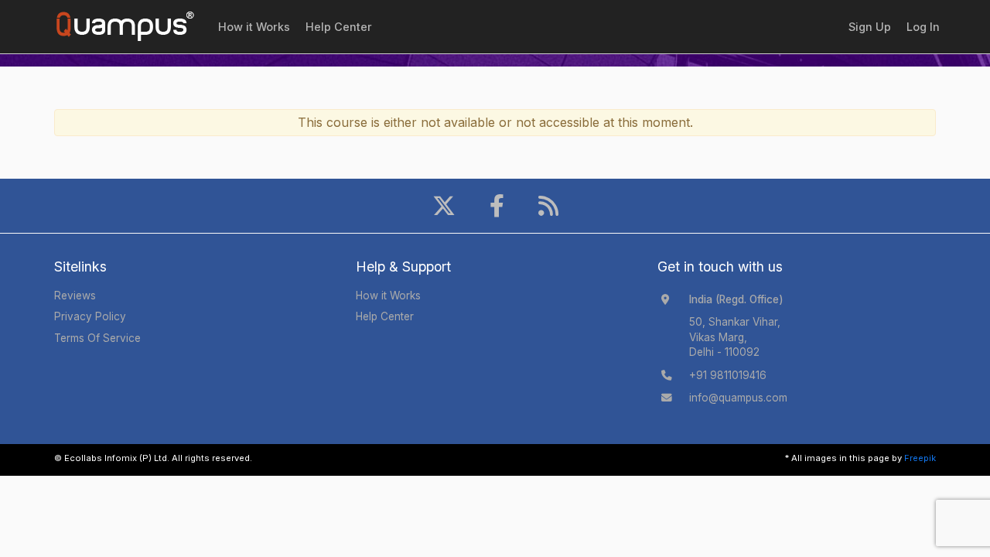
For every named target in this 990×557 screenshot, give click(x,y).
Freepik (920, 458)
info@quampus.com (738, 397)
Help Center (339, 26)
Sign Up (869, 26)
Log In (923, 26)
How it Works (254, 26)
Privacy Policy (90, 316)
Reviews (75, 295)
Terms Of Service (97, 338)
